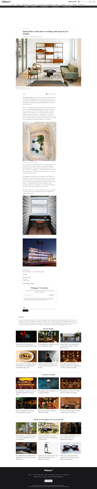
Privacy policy (58, 474)
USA (28, 280)
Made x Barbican (34, 6)
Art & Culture (33, 4)
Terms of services (36, 298)
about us (30, 474)
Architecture (18, 4)
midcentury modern (35, 109)
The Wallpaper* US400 (44, 6)
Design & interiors (25, 4)
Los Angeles (32, 99)
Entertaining (74, 4)
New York (36, 181)
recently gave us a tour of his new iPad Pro (39, 102)
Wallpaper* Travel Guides (67, 6)
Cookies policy (66, 474)
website (42, 271)
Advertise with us (38, 476)
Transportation (63, 4)
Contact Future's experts (38, 474)
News (41, 36)
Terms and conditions (49, 474)
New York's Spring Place (28, 97)
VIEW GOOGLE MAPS (28, 283)
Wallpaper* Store (82, 4)
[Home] (12, 4)
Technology (57, 4)
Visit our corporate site (60, 485)
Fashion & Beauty (50, 4)
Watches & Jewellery (41, 4)
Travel (69, 4)
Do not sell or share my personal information (53, 476)
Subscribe (90, 1)
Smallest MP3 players (55, 6)
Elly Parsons (26, 36)
